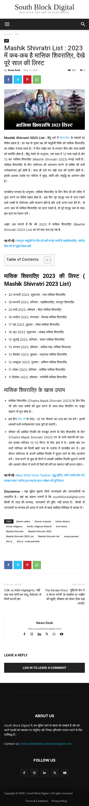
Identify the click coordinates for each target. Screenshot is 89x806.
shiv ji (9, 541)
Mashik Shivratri (15, 531)
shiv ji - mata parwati (28, 541)
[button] (83, 24)
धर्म (16, 34)
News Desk (14, 70)
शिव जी (22, 419)
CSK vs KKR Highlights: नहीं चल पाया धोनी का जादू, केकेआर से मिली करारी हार (22, 594)
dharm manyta (43, 521)
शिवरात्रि (65, 138)
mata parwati (71, 536)
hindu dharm (62, 521)
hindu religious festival (39, 526)
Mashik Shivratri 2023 (39, 531)
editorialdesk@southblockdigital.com (46, 744)
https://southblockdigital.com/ (44, 628)
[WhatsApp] (37, 79)
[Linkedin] (41, 634)
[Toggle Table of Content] (45, 260)
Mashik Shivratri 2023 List (20, 536)
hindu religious (14, 526)
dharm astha (23, 521)
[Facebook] (8, 79)
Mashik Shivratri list (48, 536)
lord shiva (61, 526)
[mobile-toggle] (7, 24)
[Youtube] (63, 634)
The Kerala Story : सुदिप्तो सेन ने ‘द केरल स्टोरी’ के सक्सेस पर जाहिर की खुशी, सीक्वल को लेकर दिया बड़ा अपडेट (65, 596)
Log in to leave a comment (44, 667)
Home (7, 34)
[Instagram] (33, 634)
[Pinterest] (27, 79)
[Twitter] (18, 79)
